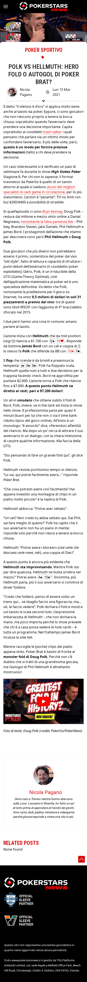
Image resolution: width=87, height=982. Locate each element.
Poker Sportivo (43, 50)
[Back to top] (81, 859)
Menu (7, 6)
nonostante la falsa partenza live (47, 221)
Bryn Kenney (52, 211)
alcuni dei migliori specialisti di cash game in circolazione (39, 189)
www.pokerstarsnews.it (26, 960)
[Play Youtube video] (43, 701)
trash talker (52, 132)
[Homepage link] (43, 6)
